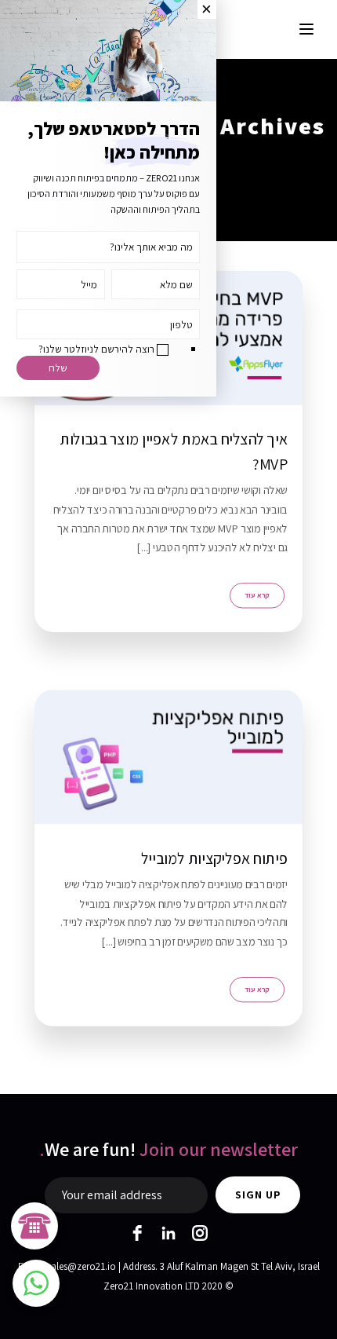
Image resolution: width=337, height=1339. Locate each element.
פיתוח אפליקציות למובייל (214, 857)
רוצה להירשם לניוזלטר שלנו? (96, 349)
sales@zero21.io (81, 1266)
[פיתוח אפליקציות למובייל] (168, 757)
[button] (36, 1283)
